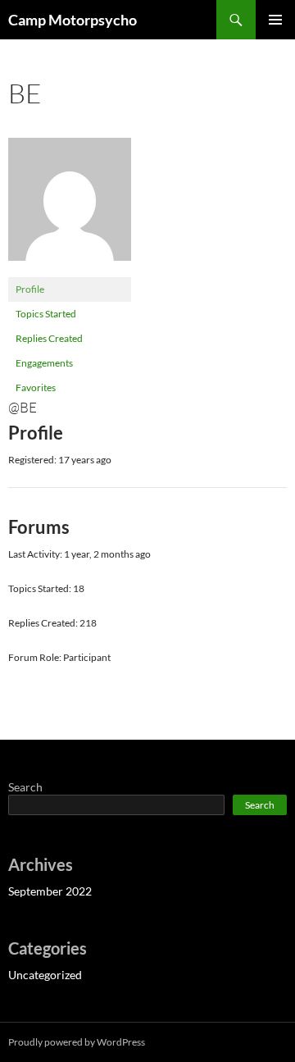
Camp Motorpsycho (72, 20)
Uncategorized (45, 975)
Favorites (36, 387)
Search (25, 787)
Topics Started (46, 314)
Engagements (44, 363)
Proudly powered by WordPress (76, 1042)
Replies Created (49, 338)
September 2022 (50, 891)
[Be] (69, 206)
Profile (30, 289)
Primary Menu (275, 19)
